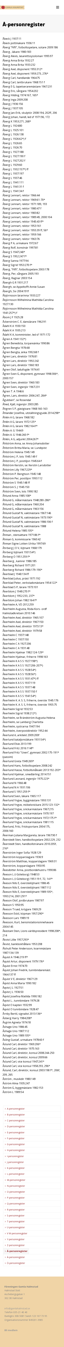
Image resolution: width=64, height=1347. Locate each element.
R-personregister (16, 1209)
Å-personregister (17, 1251)
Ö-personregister (16, 1263)
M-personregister (16, 1179)
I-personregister (15, 1156)
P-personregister (16, 1197)
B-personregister (16, 1114)
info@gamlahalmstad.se (17, 1308)
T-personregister (16, 1221)
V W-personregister (17, 1233)
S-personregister (15, 1215)
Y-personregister (15, 1239)
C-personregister (16, 1120)
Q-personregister (16, 1203)
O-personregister (16, 1191)
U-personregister (16, 1227)
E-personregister (15, 1132)
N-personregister (16, 1185)
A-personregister (16, 1108)
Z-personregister (16, 1245)
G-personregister (16, 1144)
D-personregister (16, 1126)
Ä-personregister (16, 1257)
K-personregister (16, 1168)
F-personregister (15, 1138)
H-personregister (16, 1150)
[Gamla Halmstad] (13, 7)
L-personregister (15, 1173)
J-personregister (15, 1162)
